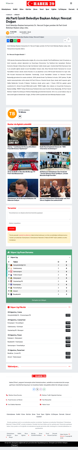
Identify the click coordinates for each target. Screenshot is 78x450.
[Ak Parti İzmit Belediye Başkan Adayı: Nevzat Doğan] (39, 37)
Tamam (14, 445)
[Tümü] (69, 366)
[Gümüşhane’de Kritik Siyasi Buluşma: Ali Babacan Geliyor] (23, 188)
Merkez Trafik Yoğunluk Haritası (52, 395)
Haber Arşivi (46, 404)
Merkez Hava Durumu (15, 395)
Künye (11, 437)
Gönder (12, 228)
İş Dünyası (62, 9)
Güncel (67, 414)
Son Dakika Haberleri (14, 404)
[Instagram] (40, 389)
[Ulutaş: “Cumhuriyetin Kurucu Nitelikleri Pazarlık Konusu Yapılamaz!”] (23, 136)
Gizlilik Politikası (36, 435)
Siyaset (17, 14)
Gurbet (39, 417)
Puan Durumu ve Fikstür (15, 400)
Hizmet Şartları (52, 435)
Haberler (9, 14)
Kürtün (28, 9)
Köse (21, 9)
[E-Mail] (19, 116)
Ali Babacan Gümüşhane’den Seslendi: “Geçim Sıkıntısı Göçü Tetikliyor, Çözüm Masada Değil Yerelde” (54, 173)
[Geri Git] (9, 3)
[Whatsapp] (44, 389)
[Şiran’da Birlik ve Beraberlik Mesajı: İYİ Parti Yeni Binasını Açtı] (23, 161)
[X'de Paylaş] (11, 40)
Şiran (35, 9)
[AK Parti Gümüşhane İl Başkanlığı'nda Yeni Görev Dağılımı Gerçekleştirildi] (55, 188)
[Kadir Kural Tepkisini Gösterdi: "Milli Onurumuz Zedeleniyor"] (55, 136)
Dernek (71, 9)
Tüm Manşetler (46, 400)
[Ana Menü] (71, 3)
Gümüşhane (6, 9)
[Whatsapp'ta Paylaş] (15, 40)
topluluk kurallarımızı (25, 235)
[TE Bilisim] (12, 113)
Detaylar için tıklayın (39, 300)
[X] (37, 389)
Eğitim (53, 9)
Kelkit (15, 9)
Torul (41, 9)
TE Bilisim (22, 112)
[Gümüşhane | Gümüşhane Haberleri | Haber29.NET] (41, 3)
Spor (47, 9)
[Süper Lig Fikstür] (69, 307)
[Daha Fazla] (18, 40)
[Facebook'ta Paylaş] (8, 40)
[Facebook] (33, 389)
